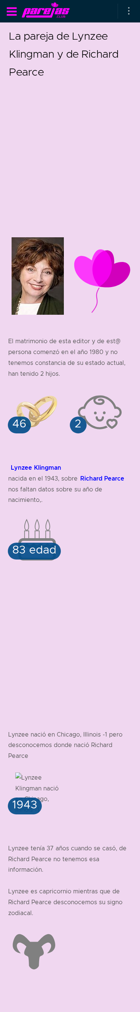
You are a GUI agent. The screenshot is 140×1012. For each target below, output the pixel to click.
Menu (11, 11)
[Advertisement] (70, 151)
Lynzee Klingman (36, 468)
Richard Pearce (102, 478)
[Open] (129, 11)
